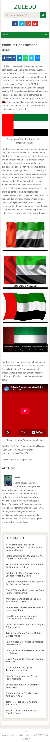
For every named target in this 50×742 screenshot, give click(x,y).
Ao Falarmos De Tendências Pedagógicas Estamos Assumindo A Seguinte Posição (24, 547)
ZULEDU (25, 6)
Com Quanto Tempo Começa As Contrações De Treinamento (22, 617)
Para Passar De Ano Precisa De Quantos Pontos (21, 711)
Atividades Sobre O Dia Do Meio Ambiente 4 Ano (22, 694)
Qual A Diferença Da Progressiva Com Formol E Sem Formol (25, 591)
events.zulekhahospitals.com (14, 735)
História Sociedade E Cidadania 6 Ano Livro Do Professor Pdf (25, 557)
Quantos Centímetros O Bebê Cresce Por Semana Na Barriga (24, 583)
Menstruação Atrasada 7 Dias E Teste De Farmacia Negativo (24, 565)
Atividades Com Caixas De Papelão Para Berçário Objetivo (23, 600)
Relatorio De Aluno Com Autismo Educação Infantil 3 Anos (22, 574)
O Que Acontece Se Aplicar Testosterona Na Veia (19, 668)
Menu (5, 34)
